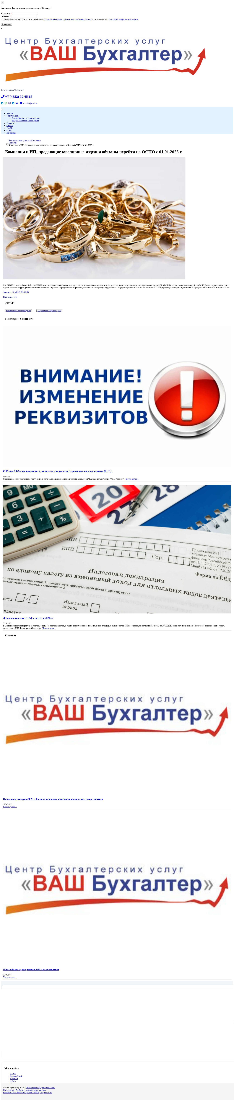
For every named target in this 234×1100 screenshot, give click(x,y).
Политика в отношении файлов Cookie (21, 1092)
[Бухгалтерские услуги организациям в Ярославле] (105, 81)
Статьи (9, 125)
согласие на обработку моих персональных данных (67, 19)
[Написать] (2, 103)
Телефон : (6, 16)
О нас (9, 130)
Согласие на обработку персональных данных (24, 1090)
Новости (10, 123)
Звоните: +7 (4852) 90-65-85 (16, 292)
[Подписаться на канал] (13, 103)
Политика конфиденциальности (40, 1087)
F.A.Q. (9, 128)
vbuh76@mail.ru (29, 103)
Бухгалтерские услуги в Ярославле (25, 140)
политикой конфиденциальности (123, 19)
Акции (9, 113)
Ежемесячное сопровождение (25, 118)
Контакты (11, 133)
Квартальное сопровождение (25, 120)
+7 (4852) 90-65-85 (18, 96)
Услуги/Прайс (12, 116)
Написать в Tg (10, 297)
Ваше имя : (6, 13)
